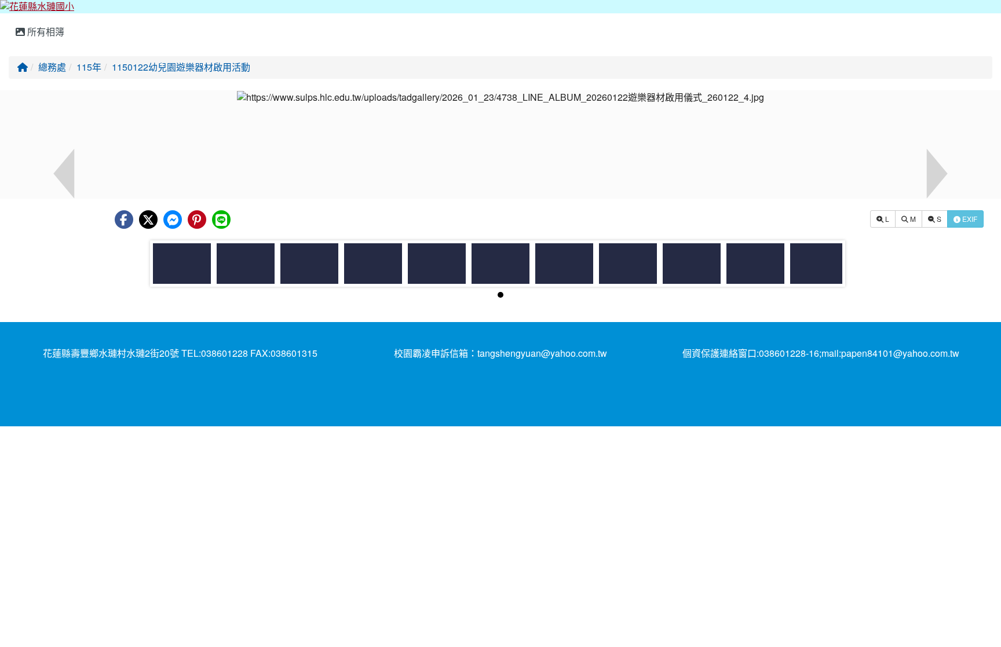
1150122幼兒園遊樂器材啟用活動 (181, 67)
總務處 (52, 67)
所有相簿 (44, 31)
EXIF (968, 219)
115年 (88, 67)
